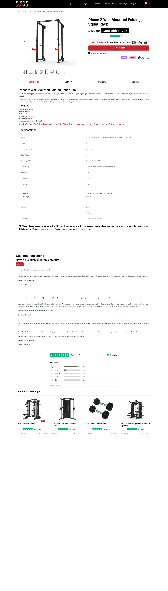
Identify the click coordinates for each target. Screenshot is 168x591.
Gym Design (123, 4)
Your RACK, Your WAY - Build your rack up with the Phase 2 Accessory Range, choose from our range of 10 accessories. (71, 124)
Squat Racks (32, 11)
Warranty (102, 81)
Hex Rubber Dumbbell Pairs (96, 424)
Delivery (68, 81)
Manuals (135, 81)
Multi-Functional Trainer (26, 424)
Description (34, 81)
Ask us (19, 264)
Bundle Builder (110, 4)
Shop (69, 4)
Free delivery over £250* (98, 53)
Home (18, 11)
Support (133, 4)
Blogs (85, 4)
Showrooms (97, 4)
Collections (24, 11)
